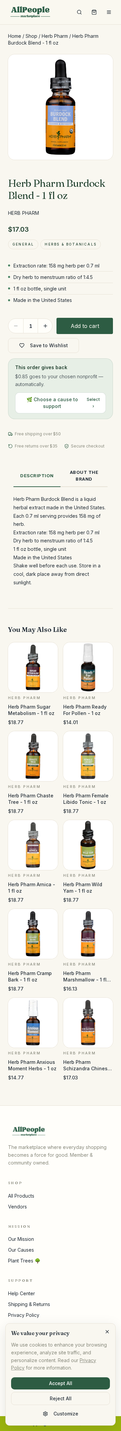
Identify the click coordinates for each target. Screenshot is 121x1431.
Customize (65, 1413)
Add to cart (85, 326)
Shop (31, 36)
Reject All (61, 1398)
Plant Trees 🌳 (24, 1260)
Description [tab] (37, 475)
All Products (21, 1196)
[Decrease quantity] (15, 326)
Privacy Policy (23, 1315)
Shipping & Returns (29, 1304)
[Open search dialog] (79, 12)
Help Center (21, 1293)
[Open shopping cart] (94, 12)
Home (14, 36)
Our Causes (21, 1250)
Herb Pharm (55, 36)
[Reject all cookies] (107, 1331)
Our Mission (21, 1239)
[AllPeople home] (30, 12)
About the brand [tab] (84, 475)
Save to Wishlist (49, 345)
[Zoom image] (102, 65)
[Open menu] (109, 12)
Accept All (60, 1383)
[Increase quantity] (45, 326)
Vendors (17, 1206)
